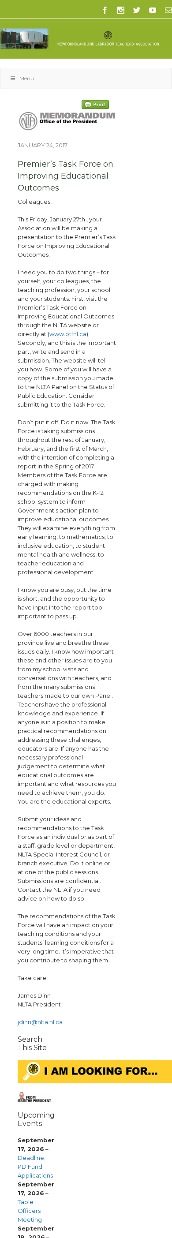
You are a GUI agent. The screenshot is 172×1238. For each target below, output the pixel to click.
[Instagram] (120, 10)
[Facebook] (104, 10)
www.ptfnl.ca (67, 333)
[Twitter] (136, 10)
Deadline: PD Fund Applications (35, 1166)
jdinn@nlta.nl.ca (40, 1021)
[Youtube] (152, 10)
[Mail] (168, 10)
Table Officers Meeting (30, 1210)
